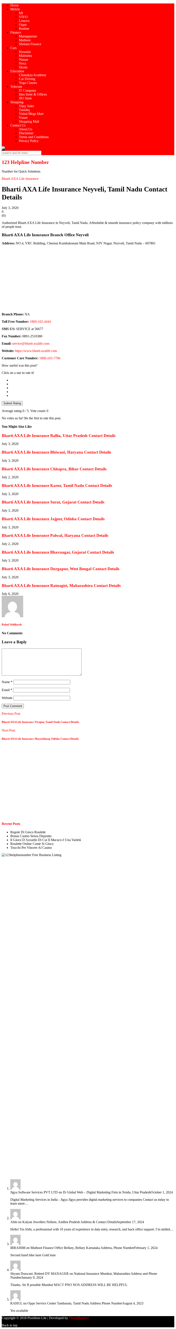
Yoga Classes (28, 83)
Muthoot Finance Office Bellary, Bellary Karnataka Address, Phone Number (82, 1248)
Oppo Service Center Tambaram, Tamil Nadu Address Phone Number (74, 1303)
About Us (25, 129)
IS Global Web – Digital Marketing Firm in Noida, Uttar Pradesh (107, 1192)
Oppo (23, 24)
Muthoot (24, 40)
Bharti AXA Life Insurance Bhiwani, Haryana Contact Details (56, 452)
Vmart (23, 117)
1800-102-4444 (40, 321)
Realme (24, 28)
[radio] (92, 380)
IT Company (27, 90)
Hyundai (25, 52)
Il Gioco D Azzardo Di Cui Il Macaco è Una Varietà (45, 840)
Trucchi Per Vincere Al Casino (31, 847)
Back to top (9, 1325)
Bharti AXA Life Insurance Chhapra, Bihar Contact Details (54, 469)
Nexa (22, 63)
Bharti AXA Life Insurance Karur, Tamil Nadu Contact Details (57, 485)
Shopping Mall (29, 121)
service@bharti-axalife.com (30, 343)
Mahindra (25, 55)
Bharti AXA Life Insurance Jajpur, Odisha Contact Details (53, 519)
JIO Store (25, 98)
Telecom (16, 86)
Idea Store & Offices (33, 94)
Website (7, 698)
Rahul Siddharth (12, 624)
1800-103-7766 (49, 358)
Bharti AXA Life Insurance (20, 179)
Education (17, 71)
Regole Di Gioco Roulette (28, 832)
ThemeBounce (79, 1318)
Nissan (23, 59)
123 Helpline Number (25, 162)
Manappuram (28, 36)
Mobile (15, 9)
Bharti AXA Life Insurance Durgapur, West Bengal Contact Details (60, 568)
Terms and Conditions (34, 137)
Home (14, 5)
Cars (13, 48)
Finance (15, 32)
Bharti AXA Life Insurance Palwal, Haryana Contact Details (55, 535)
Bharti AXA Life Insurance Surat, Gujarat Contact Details (53, 502)
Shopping (16, 102)
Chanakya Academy (32, 75)
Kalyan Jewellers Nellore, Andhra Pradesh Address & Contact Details (69, 1222)
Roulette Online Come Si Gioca (31, 844)
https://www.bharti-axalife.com (36, 351)
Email (7, 690)
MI (21, 13)
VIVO (23, 17)
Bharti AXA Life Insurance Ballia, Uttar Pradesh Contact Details (58, 435)
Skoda (23, 67)
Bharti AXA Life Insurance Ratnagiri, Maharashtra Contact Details (61, 585)
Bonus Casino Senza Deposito (31, 836)
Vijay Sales (26, 106)
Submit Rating (12, 403)
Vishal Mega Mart (31, 114)
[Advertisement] (88, 279)
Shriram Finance (30, 44)
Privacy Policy (29, 141)
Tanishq (24, 110)
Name (7, 682)
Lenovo (24, 21)
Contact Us (18, 125)
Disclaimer (26, 133)
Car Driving (27, 79)
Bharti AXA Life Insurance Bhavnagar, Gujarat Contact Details (58, 552)
